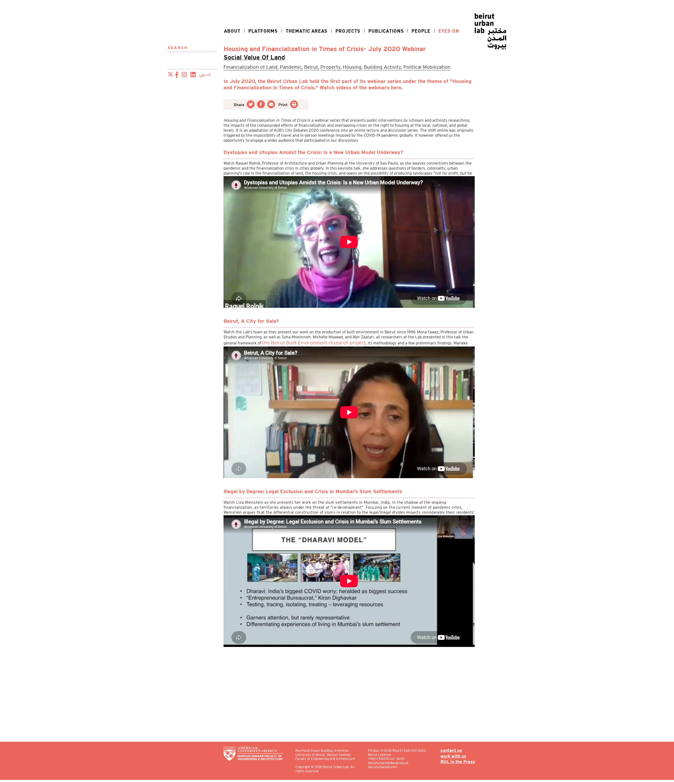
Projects (347, 31)
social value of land (248, 57)
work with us (456, 756)
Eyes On (448, 31)
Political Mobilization (384, 65)
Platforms (263, 31)
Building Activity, (350, 65)
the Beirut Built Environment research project (303, 340)
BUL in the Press (460, 761)
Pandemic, (277, 65)
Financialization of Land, (245, 65)
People (421, 31)
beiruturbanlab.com (385, 767)
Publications (386, 31)
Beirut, (294, 65)
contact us (454, 750)
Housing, (326, 65)
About (232, 31)
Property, (309, 65)
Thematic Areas (307, 31)
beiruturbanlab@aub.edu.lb (391, 763)
